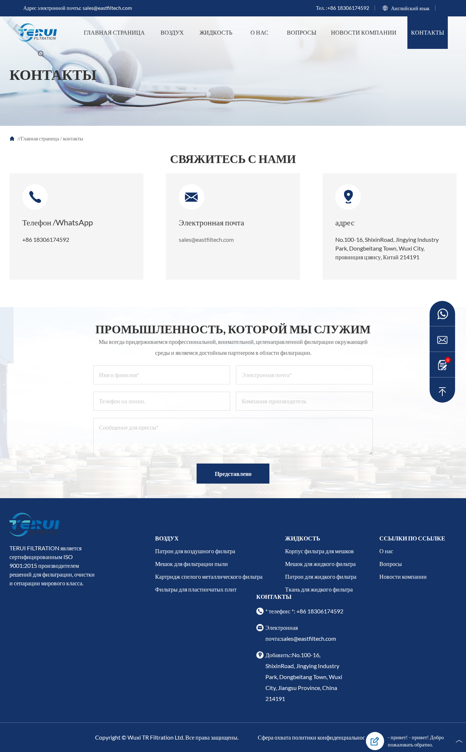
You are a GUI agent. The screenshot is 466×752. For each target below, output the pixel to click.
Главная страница (114, 32)
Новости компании (363, 32)
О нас (259, 32)
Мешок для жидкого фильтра (320, 563)
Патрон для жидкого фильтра (320, 576)
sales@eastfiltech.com (107, 8)
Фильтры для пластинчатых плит (196, 589)
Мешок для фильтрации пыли (191, 563)
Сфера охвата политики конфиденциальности (314, 737)
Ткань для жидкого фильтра (319, 589)
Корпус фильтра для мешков (319, 550)
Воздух (172, 32)
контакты (427, 32)
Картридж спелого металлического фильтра (208, 576)
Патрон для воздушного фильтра (195, 550)
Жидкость (216, 32)
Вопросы (301, 32)
